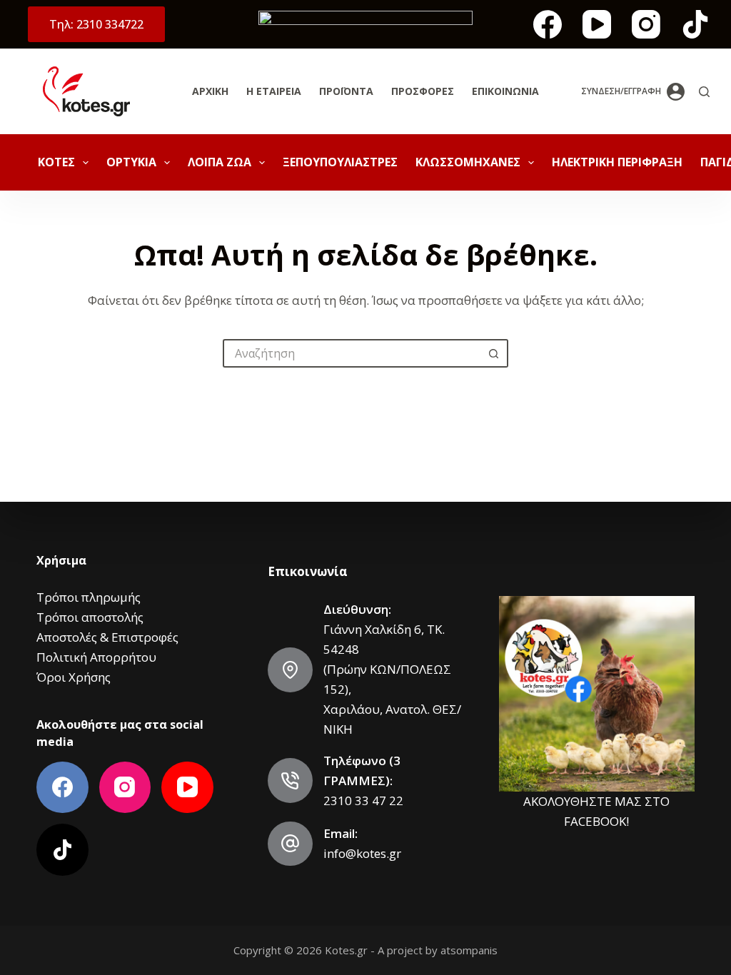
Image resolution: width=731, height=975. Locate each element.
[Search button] (494, 353)
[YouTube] (597, 24)
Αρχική (210, 91)
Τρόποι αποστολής (89, 617)
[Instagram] (646, 24)
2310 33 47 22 (363, 800)
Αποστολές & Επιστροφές (107, 637)
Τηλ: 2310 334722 (96, 24)
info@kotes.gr (362, 853)
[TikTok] (695, 24)
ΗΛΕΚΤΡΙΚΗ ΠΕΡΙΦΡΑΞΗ (617, 162)
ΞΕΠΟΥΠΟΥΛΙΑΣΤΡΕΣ (340, 162)
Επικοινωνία (505, 91)
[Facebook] (547, 24)
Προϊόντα (346, 91)
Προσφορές (422, 91)
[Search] (704, 91)
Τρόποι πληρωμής (88, 597)
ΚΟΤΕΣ (56, 162)
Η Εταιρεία (273, 91)
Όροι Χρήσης (73, 677)
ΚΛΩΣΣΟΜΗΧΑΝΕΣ (467, 162)
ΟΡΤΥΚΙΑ (131, 162)
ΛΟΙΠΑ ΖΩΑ (219, 162)
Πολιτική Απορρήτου (96, 657)
